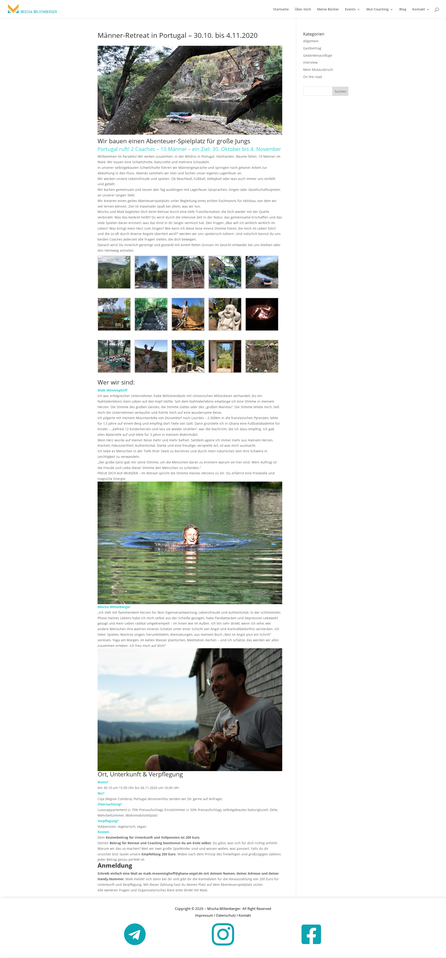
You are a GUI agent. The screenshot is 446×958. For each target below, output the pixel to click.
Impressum (204, 915)
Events (350, 9)
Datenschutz (226, 915)
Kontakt (418, 9)
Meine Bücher (328, 9)
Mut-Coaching (377, 9)
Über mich (303, 9)
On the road (312, 77)
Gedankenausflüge (317, 55)
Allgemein (311, 41)
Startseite (281, 9)
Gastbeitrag (312, 48)
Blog (402, 9)
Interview (310, 62)
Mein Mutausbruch (318, 69)
